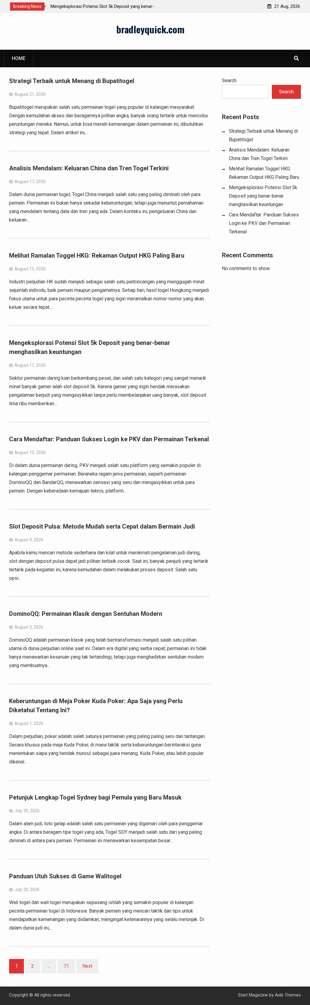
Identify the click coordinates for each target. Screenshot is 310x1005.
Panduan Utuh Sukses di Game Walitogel (65, 876)
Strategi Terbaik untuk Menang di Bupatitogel (71, 81)
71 (66, 966)
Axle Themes (288, 995)
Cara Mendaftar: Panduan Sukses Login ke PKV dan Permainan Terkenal (109, 439)
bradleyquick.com (150, 29)
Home (18, 58)
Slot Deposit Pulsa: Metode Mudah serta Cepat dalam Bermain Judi (102, 526)
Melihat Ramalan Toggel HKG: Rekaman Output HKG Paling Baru (96, 255)
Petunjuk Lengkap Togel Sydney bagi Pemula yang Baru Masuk (95, 797)
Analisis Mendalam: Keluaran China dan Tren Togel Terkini (89, 168)
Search (229, 80)
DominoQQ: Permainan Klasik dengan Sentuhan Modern (85, 613)
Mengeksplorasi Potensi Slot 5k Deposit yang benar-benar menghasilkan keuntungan (263, 196)
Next (87, 966)
